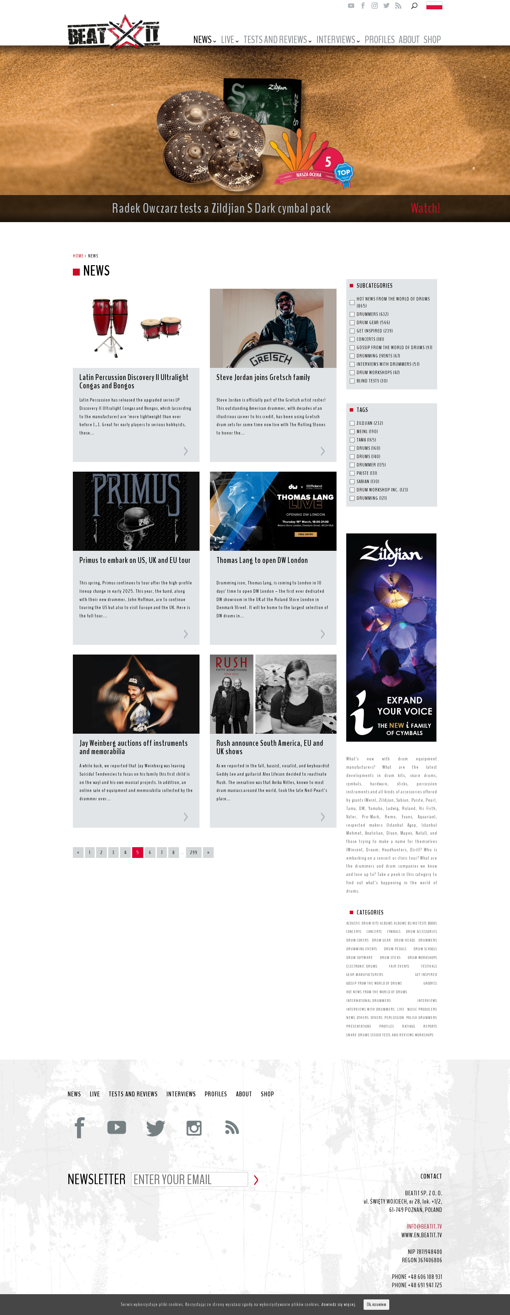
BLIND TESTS (417, 923)
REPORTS (430, 1026)
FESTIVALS (429, 966)
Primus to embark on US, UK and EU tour (135, 561)
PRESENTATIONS (358, 1026)
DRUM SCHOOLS (425, 949)
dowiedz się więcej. (339, 1304)
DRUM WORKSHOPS (422, 957)
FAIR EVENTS (399, 966)
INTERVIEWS (335, 41)
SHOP (267, 1094)
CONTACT (431, 1176)
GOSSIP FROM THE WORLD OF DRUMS (374, 983)
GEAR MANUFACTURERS (364, 974)
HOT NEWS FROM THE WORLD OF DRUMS (376, 992)
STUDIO (376, 1035)
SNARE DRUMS (357, 1035)
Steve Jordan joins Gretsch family (263, 378)
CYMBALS (394, 931)
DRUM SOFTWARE (359, 957)
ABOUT (409, 41)
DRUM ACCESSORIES (421, 931)
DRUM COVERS (357, 940)
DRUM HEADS (404, 940)
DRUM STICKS (390, 957)
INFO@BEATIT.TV (424, 1226)
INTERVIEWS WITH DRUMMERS (370, 1009)
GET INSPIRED (426, 974)
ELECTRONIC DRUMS (361, 966)
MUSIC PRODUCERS (422, 1009)
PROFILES (380, 41)
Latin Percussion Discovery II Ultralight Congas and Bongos (134, 382)
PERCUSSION (394, 1017)
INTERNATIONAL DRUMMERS (368, 1000)
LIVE (227, 41)
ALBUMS (386, 923)
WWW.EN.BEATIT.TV (421, 1235)
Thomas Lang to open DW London (262, 561)
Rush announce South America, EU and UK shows (269, 748)
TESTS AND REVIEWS (275, 41)
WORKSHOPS (424, 1035)
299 (193, 852)
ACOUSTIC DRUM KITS (362, 923)
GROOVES (430, 983)
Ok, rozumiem (376, 1304)
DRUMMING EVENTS (361, 949)
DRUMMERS (427, 940)
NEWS (202, 41)
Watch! (425, 208)
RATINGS (408, 1026)
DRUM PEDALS (395, 949)
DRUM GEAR (381, 940)
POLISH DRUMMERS (421, 1017)
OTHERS (363, 1017)
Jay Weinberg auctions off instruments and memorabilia (133, 748)
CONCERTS (354, 931)
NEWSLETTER (97, 1180)
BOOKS (432, 923)
